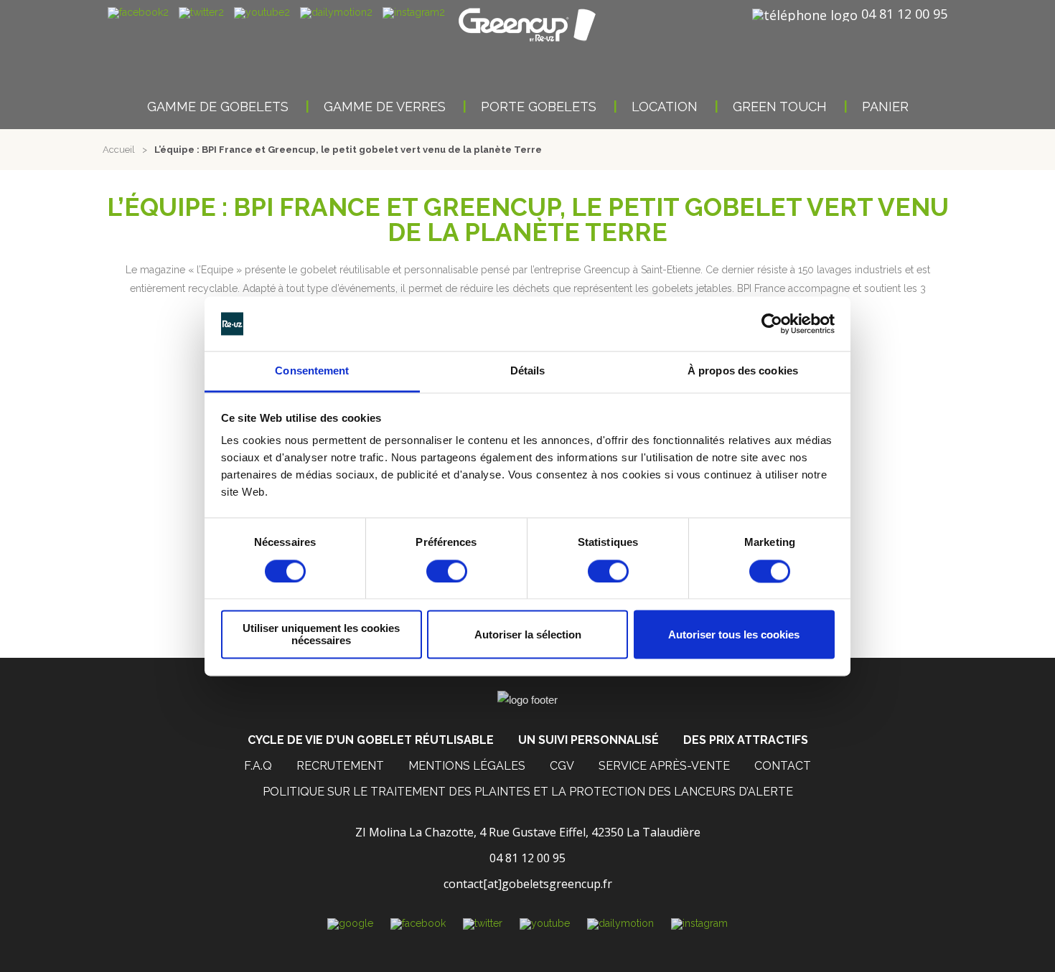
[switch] (446, 571)
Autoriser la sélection (527, 634)
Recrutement (340, 766)
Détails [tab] (527, 371)
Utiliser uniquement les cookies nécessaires (321, 635)
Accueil (119, 149)
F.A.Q (258, 766)
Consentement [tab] (312, 371)
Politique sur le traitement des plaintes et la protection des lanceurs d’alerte (528, 791)
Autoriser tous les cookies (734, 634)
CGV (562, 766)
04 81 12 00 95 (904, 13)
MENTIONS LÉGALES (466, 766)
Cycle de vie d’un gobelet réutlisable (371, 740)
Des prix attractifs (745, 740)
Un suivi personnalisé (588, 740)
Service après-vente (664, 766)
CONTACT (782, 766)
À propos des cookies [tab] (743, 371)
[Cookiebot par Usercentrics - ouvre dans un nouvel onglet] (772, 323)
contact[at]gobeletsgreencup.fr (528, 884)
